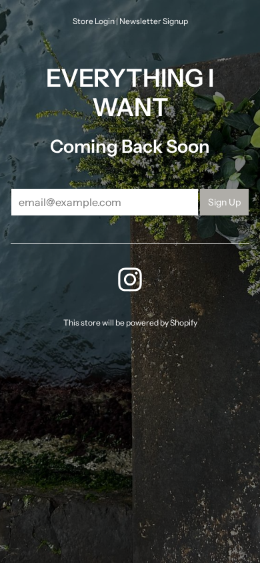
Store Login (94, 21)
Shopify (183, 323)
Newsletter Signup (153, 21)
